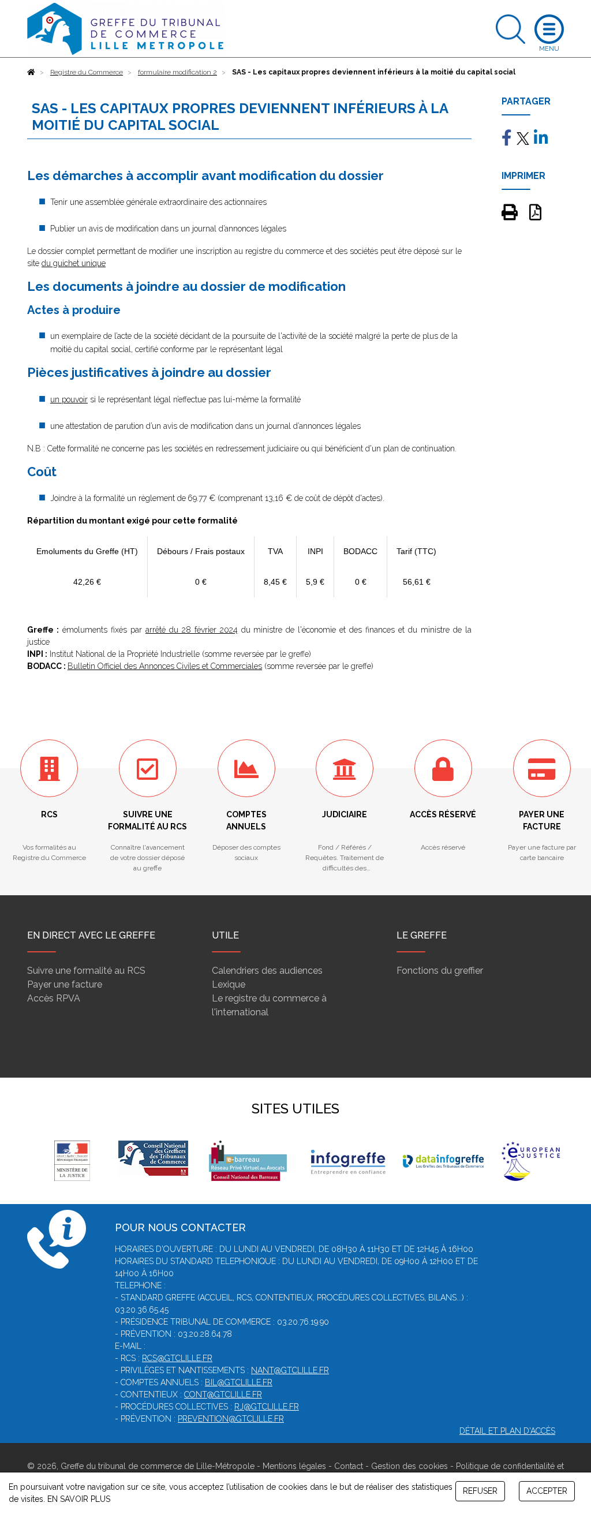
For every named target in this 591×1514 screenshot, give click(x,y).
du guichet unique (74, 263)
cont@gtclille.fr (223, 1394)
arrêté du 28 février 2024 (191, 629)
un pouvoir (69, 399)
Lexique (228, 984)
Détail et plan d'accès (507, 1431)
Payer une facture (64, 984)
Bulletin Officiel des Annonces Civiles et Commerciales (165, 666)
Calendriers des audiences (267, 970)
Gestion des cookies (409, 1466)
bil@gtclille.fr (238, 1382)
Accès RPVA (53, 998)
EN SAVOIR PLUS (78, 1499)
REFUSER (480, 1491)
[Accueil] (31, 72)
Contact (348, 1466)
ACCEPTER (546, 1491)
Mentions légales (294, 1466)
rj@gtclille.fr (266, 1406)
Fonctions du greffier (440, 970)
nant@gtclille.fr (290, 1370)
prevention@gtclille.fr (231, 1418)
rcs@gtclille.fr (177, 1358)
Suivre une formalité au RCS (86, 970)
